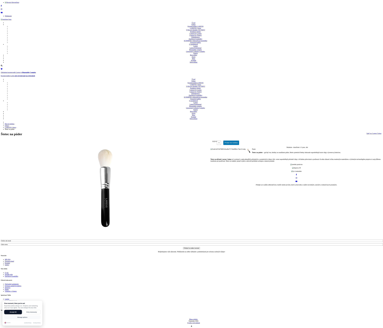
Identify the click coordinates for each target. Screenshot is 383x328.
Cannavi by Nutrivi (195, 35)
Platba (7, 289)
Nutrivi (195, 53)
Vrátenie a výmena (11, 291)
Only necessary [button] (31, 312)
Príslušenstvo (195, 37)
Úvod (193, 23)
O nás (6, 273)
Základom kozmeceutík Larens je (18, 72)
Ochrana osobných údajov (13, 286)
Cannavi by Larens (195, 33)
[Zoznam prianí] (1, 69)
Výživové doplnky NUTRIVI (195, 30)
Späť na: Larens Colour (374, 133)
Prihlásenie (8, 16)
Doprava (7, 288)
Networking (193, 62)
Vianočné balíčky (195, 42)
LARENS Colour (195, 28)
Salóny (7, 265)
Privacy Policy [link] (36, 322)
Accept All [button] (13, 312)
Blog (193, 59)
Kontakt (193, 60)
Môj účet (7, 259)
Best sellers (193, 55)
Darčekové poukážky (195, 39)
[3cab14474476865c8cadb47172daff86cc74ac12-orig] (106, 237)
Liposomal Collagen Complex (195, 51)
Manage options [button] (22, 317)
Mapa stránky (193, 319)
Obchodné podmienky (12, 284)
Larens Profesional (195, 48)
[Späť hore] (191, 326)
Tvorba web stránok (193, 323)
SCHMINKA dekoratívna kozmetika (195, 41)
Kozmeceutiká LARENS (195, 26)
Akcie (193, 57)
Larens (195, 46)
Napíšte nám (9, 274)
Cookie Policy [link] (27, 322)
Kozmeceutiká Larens (18, 76)
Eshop (193, 24)
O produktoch (193, 44)
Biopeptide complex (195, 50)
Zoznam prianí (9, 261)
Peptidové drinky (195, 32)
